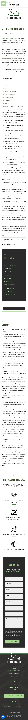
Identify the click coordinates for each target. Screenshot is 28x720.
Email (7, 595)
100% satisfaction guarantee (9, 58)
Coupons (14, 684)
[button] (3, 717)
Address (8, 601)
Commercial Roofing (10, 91)
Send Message (12, 641)
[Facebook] (12, 701)
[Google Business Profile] (15, 701)
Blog (14, 681)
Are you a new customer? (12, 613)
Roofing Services (14, 671)
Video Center (14, 687)
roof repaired (19, 60)
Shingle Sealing (9, 97)
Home (14, 668)
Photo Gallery (14, 679)
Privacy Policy (18, 706)
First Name (9, 577)
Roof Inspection (9, 100)
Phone (7, 589)
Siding (6, 82)
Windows (7, 85)
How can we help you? (12, 618)
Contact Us (14, 690)
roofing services (22, 40)
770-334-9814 (14, 5)
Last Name (8, 583)
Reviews (14, 676)
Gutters (7, 88)
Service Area (14, 673)
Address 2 (8, 607)
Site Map (7, 706)
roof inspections (10, 182)
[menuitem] (14, 265)
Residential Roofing (10, 94)
